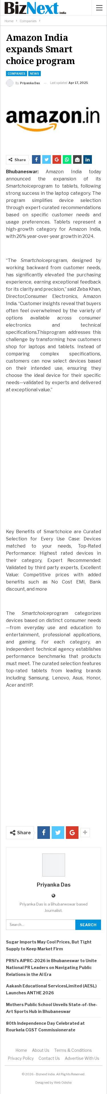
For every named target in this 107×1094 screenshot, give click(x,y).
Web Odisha (63, 1082)
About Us (40, 1050)
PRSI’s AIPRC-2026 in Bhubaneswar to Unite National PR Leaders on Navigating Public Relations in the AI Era (51, 967)
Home (21, 1050)
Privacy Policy (21, 1058)
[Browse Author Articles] (53, 865)
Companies (16, 73)
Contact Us (49, 1058)
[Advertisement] (53, 466)
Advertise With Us (82, 1058)
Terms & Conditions (73, 1050)
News (34, 73)
